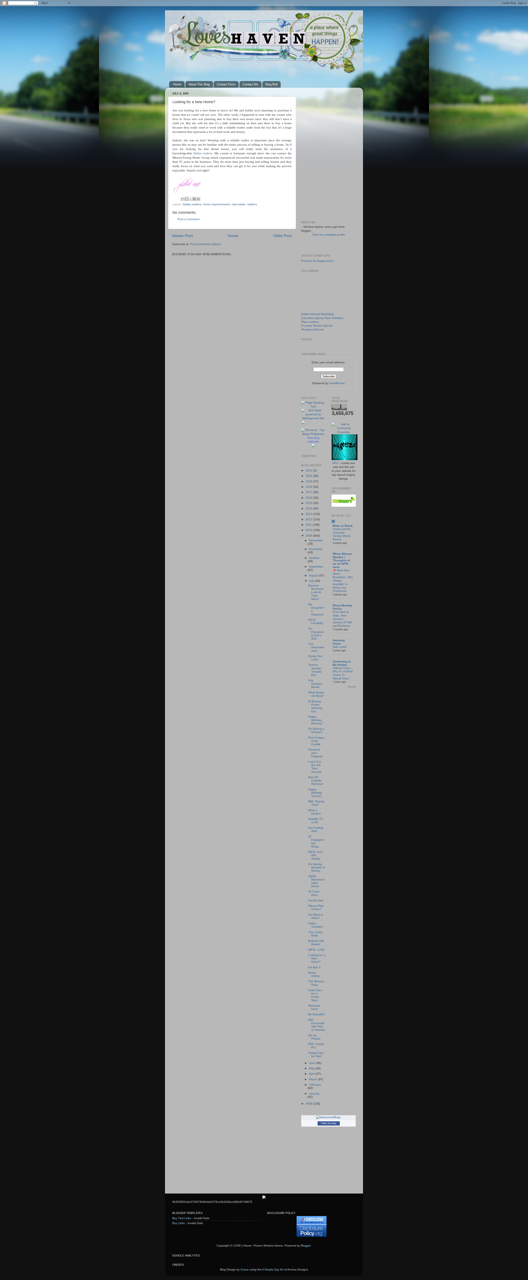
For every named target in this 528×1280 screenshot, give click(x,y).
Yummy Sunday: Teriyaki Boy (315, 670)
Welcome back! (314, 1007)
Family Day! (316, 900)
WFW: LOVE (316, 949)
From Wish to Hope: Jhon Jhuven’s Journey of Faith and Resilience (342, 618)
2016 (309, 497)
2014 (309, 508)
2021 (309, 470)
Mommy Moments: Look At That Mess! (316, 592)
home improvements (216, 204)
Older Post (282, 236)
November (316, 549)
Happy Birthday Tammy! (315, 793)
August (314, 575)
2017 (309, 492)
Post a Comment (188, 219)
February (315, 1084)
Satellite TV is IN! (315, 820)
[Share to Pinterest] (198, 199)
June (312, 1063)
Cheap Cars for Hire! (316, 1054)
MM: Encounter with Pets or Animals (316, 1025)
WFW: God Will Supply (315, 855)
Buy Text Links (181, 1218)
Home (177, 84)
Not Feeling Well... (315, 829)
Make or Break (343, 525)
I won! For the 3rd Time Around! (315, 766)
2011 (309, 524)
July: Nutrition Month (315, 683)
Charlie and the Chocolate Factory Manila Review (342, 534)
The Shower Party (316, 983)
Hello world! (339, 646)
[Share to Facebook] (194, 199)
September (316, 566)
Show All (352, 687)
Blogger (306, 1245)
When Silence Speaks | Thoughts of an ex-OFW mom (342, 560)
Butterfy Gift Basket (316, 942)
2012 (309, 519)
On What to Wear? (315, 916)
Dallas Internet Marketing (317, 314)
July (312, 580)
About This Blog (199, 84)
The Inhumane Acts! (316, 647)
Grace (244, 1269)
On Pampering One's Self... (316, 633)
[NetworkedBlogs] (328, 1117)
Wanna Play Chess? (316, 907)
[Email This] (183, 199)
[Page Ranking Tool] (313, 406)
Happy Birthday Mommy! (315, 720)
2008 (309, 1103)
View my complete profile (328, 234)
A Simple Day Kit (272, 1269)
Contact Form (226, 84)
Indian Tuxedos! (315, 925)
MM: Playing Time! (316, 803)
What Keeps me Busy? (316, 694)
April (312, 1073)
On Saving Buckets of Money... (316, 867)
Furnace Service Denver (317, 325)
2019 (309, 481)
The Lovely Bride (315, 934)
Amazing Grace (339, 642)
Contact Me (250, 84)
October (314, 558)
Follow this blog (328, 1123)
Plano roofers (310, 322)
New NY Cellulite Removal (315, 780)
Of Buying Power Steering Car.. (315, 706)
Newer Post (182, 236)
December (316, 540)
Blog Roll (271, 84)
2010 (309, 530)
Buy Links (178, 1223)
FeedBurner (337, 383)
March (313, 1079)
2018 (309, 486)
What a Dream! (314, 812)
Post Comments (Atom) (205, 244)
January (314, 1093)
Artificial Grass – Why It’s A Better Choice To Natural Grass (343, 673)
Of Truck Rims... (314, 893)
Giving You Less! (315, 658)
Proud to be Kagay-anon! (317, 260)
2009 (309, 535)
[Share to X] (191, 199)
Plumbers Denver (312, 329)
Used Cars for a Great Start (315, 995)
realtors (252, 204)
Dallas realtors (202, 153)
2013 (309, 514)
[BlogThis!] (187, 199)
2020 (309, 475)
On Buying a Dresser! (316, 730)
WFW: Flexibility (315, 621)
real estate (238, 204)
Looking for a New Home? (316, 958)
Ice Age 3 (314, 967)
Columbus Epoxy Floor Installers (322, 318)
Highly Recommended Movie (316, 881)
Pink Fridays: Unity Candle (316, 741)
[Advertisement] (328, 153)
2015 (309, 503)
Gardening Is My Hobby (342, 663)
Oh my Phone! (314, 1037)
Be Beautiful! (316, 1014)
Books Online (314, 974)
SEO (335, 463)
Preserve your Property (315, 753)
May (312, 1068)
